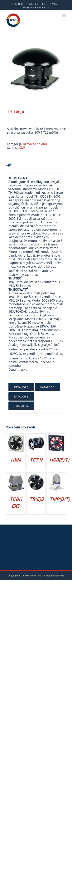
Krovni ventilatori (35, 144)
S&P (22, 148)
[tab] (36, 165)
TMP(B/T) (60, 499)
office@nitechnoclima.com (36, 7)
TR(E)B (36, 499)
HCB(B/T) (59, 460)
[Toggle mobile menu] (64, 15)
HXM (16, 460)
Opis (9, 165)
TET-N (36, 460)
